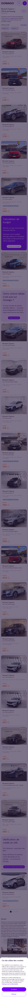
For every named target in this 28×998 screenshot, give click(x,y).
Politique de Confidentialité (10, 984)
